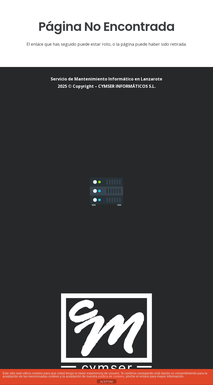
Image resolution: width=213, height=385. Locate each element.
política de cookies (111, 376)
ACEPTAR (106, 381)
